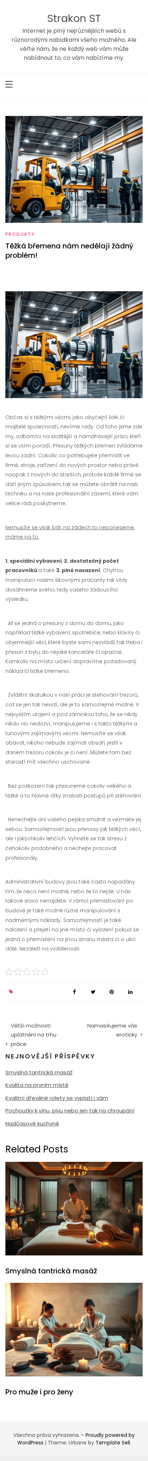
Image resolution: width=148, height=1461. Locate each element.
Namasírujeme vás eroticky (112, 1030)
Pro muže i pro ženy (39, 1392)
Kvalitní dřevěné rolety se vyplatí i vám (56, 1098)
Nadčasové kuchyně (32, 1123)
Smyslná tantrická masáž (39, 1072)
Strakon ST (74, 18)
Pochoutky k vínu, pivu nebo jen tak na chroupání (69, 1110)
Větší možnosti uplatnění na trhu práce (33, 1035)
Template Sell (113, 1442)
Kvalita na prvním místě (36, 1085)
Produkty (20, 234)
